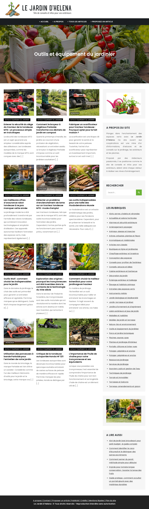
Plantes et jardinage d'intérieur (123, 342)
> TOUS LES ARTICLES (77, 21)
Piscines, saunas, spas (119, 337)
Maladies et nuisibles (118, 315)
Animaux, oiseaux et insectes (122, 231)
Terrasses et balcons (118, 382)
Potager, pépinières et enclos (122, 355)
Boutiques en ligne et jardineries (123, 249)
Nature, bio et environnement (122, 324)
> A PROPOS (57, 21)
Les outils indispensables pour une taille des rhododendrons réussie (82, 203)
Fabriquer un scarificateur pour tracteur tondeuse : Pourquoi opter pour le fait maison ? (83, 128)
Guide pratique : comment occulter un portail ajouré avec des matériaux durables (125, 481)
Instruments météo (118, 293)
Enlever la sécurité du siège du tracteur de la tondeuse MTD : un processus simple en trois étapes (18, 128)
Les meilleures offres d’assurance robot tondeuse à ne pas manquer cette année (15, 204)
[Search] (139, 192)
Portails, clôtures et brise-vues (123, 346)
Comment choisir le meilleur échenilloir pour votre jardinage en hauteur (84, 281)
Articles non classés (118, 244)
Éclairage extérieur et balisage (123, 280)
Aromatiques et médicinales (122, 240)
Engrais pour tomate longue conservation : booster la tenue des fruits (125, 470)
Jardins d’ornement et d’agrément (125, 306)
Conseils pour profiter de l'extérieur (125, 262)
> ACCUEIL (44, 21)
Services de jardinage (119, 364)
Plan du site (111, 500)
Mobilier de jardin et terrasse (122, 320)
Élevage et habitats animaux (122, 284)
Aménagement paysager (120, 227)
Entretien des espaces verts (122, 289)
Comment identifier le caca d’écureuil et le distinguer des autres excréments (122, 451)
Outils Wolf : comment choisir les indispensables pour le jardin (17, 281)
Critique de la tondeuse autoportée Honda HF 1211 (49, 355)
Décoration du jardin (118, 275)
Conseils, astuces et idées (120, 267)
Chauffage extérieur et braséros (124, 253)
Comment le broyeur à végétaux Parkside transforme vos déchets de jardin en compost (51, 128)
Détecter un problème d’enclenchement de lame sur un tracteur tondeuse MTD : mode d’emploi (50, 204)
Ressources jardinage (119, 359)
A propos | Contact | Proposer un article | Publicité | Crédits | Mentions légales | (69, 500)
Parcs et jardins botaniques (121, 333)
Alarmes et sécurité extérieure (123, 222)
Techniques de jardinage (120, 373)
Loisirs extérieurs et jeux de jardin (124, 311)
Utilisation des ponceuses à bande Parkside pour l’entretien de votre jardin (18, 356)
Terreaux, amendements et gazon (124, 386)
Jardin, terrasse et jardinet (121, 302)
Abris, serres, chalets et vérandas (124, 213)
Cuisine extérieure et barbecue (123, 271)
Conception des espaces (120, 258)
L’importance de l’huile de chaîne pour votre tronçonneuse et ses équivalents (83, 357)
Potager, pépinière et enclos (122, 351)
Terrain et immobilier (118, 377)
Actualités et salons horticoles (123, 218)
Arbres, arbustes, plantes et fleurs (124, 236)
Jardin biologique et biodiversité (123, 297)
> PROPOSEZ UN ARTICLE (102, 21)
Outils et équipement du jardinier (17, 120)
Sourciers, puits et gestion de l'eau (124, 368)
